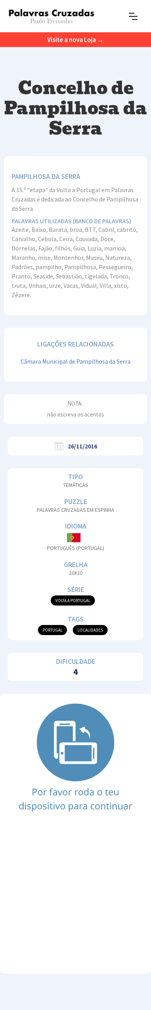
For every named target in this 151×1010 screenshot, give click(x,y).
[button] (133, 16)
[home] (51, 16)
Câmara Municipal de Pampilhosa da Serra (75, 361)
